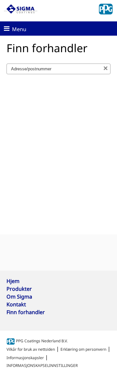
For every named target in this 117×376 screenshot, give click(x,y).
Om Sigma (19, 296)
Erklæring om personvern (83, 349)
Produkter (19, 288)
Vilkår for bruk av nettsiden (30, 349)
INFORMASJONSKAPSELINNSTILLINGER (42, 365)
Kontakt (16, 304)
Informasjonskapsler (25, 357)
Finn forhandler (25, 312)
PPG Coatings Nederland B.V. (41, 341)
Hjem (13, 281)
